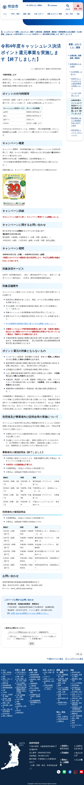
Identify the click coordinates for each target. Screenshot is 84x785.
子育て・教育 (15, 14)
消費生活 (61, 721)
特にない (13, 636)
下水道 (5, 692)
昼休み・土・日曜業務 (64, 762)
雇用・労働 (61, 683)
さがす (68, 9)
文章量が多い (37, 639)
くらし (5, 14)
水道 (4, 690)
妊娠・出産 (20, 676)
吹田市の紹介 (76, 672)
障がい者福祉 (34, 688)
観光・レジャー (49, 679)
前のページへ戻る (56, 659)
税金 (4, 676)
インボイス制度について (76, 94)
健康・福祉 (26, 14)
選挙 (73, 720)
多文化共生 (6, 713)
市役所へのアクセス (64, 747)
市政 (78, 14)
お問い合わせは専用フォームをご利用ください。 (30, 613)
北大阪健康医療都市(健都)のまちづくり (35, 702)
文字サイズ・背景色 (35, 5)
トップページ (9, 32)
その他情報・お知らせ (76, 73)
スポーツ (47, 676)
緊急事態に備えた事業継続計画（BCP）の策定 (76, 121)
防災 (59, 714)
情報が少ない (21, 639)
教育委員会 (20, 712)
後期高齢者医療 (7, 687)
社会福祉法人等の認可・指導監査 (35, 696)
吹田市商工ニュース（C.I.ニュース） (76, 132)
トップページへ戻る (75, 659)
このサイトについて (78, 747)
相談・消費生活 (7, 716)
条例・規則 (75, 700)
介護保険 (33, 685)
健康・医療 (33, 672)
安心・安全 (69, 14)
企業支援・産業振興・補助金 (46, 32)
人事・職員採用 (77, 716)
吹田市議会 (75, 685)
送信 (31, 643)
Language (53, 5)
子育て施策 (20, 699)
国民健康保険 (7, 685)
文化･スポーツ (39, 14)
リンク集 (79, 760)
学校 (17, 701)
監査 (73, 722)
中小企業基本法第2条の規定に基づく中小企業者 (30, 324)
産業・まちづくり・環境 (24, 32)
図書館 (18, 704)
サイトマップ (78, 754)
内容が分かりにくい (30, 636)
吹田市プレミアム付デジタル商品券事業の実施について (76, 83)
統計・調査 (75, 718)
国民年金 (5, 683)
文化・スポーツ (49, 670)
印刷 (77, 654)
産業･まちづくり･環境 (54, 14)
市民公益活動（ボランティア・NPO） (48, 687)
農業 (59, 685)
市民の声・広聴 (77, 698)
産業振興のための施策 (67, 32)
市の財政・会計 (77, 692)
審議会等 (75, 713)
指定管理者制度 (77, 711)
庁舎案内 (65, 753)
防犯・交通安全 (63, 716)
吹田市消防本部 (63, 719)
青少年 (18, 710)
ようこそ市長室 (77, 683)
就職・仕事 (6, 703)
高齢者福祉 (33, 683)
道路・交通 (61, 692)
